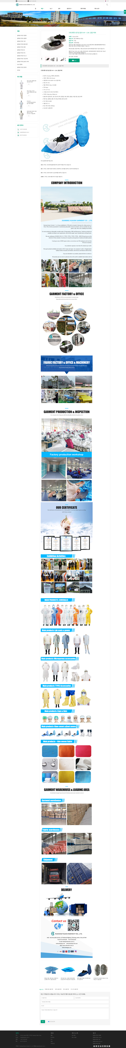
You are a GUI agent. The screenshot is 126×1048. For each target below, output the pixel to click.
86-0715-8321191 (23, 135)
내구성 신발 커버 (58, 989)
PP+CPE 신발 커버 (74, 989)
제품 (42, 8)
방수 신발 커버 (66, 989)
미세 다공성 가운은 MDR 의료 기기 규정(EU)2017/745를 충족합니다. (32, 112)
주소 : (17, 1035)
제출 (43, 1021)
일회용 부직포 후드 (21, 52)
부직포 (18, 70)
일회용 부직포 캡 (21, 50)
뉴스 (51, 8)
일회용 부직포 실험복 (22, 38)
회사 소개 (97, 8)
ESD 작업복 (19, 64)
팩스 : (17, 1041)
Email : (17, 1037)
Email (74, 60)
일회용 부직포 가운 (21, 41)
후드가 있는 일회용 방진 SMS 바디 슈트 (31, 81)
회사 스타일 (74, 1037)
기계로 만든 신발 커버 (49, 989)
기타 (28, 84)
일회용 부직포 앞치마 (22, 67)
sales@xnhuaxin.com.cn (22, 1)
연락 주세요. (83, 8)
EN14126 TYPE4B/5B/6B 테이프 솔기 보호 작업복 (31, 102)
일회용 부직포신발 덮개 (87, 25)
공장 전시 (69, 8)
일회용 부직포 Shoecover (97, 1041)
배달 (51, 1035)
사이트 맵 (52, 1043)
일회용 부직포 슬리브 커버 (23, 61)
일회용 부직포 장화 (21, 47)
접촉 (17, 1033)
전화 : (17, 1039)
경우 (59, 8)
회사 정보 (73, 1035)
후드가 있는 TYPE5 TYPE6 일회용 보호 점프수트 (31, 92)
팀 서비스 (52, 1037)
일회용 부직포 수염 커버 (22, 58)
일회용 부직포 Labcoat (97, 1037)
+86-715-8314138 (32, 1)
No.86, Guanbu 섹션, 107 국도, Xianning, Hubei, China (30, 1035)
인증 (51, 1041)
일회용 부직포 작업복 (22, 35)
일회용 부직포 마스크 (22, 55)
